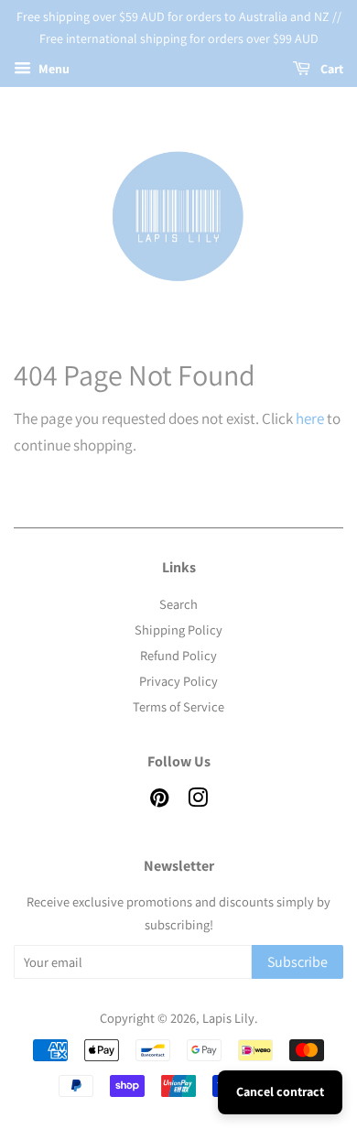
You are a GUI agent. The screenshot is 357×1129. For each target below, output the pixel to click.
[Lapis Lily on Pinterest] (159, 800)
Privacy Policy (178, 680)
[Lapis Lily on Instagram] (198, 800)
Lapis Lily (228, 1017)
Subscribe (297, 962)
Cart (330, 68)
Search (178, 604)
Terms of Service (178, 706)
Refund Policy (178, 655)
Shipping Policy (178, 629)
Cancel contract (280, 1091)
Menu (53, 68)
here (310, 418)
